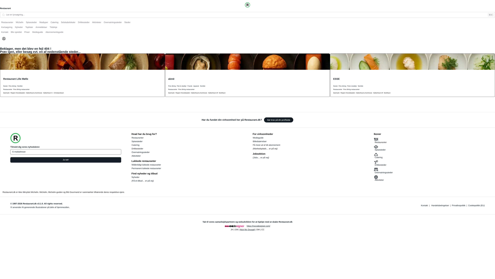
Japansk (196, 86)
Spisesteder (137, 141)
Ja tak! (66, 160)
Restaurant (5, 8)
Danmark (6, 93)
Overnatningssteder (141, 152)
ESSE (336, 79)
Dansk (5, 86)
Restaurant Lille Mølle (15, 79)
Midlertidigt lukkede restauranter (146, 165)
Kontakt (424, 205)
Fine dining (12, 86)
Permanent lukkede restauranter (146, 168)
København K (48, 93)
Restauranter (7, 89)
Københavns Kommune (34, 93)
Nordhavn (222, 93)
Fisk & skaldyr (182, 86)
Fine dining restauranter (21, 89)
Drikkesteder (137, 149)
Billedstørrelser (260, 141)
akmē (171, 79)
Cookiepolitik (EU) (476, 205)
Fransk (189, 86)
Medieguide (258, 138)
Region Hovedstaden (18, 93)
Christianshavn (59, 93)
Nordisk (20, 86)
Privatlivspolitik (458, 205)
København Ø (213, 93)
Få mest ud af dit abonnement (266, 145)
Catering (135, 145)
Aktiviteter (136, 156)
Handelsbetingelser (440, 205)
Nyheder (135, 177)
